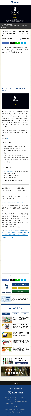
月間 (25, 313)
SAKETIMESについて (9, 397)
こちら (8, 138)
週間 (15, 313)
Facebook (16, 406)
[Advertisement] (15, 70)
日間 (6, 313)
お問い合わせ (9, 399)
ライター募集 (9, 401)
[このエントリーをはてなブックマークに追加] (23, 43)
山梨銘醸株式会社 (9, 171)
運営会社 (21, 397)
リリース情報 (9, 38)
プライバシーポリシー (21, 399)
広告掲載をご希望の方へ (21, 401)
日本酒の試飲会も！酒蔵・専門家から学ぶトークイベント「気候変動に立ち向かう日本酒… (21, 341)
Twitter (14, 406)
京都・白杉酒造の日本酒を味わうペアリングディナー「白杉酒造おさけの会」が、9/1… (21, 334)
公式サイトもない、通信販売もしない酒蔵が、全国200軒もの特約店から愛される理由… (21, 318)
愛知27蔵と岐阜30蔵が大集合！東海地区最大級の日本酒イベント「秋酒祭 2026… (21, 349)
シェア (6, 43)
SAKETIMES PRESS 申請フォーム (12, 202)
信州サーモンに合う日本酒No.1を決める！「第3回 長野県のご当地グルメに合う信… (20, 326)
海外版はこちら (9, 403)
